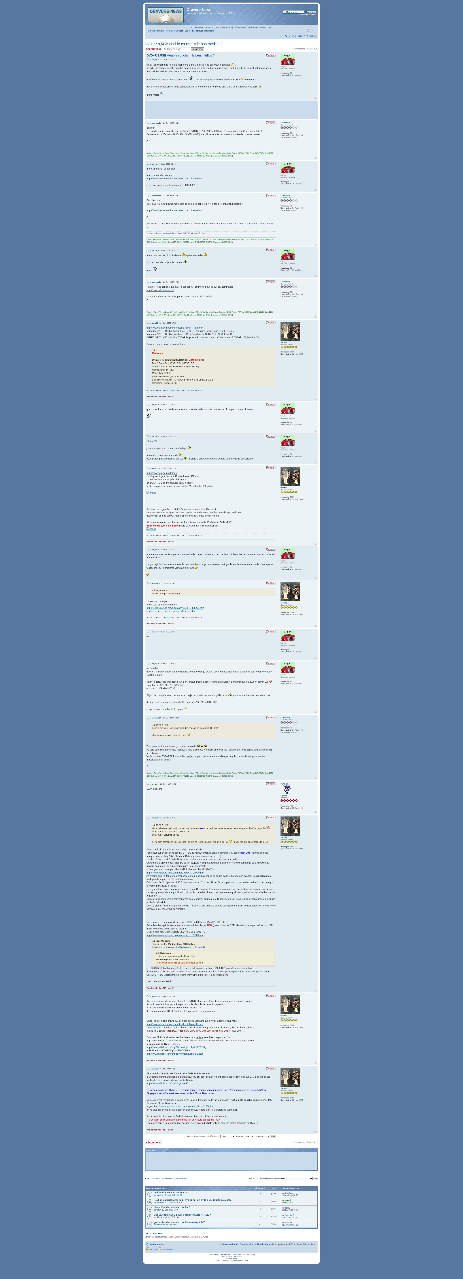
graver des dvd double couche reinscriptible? (179, 1222)
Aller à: (251, 1178)
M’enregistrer (297, 36)
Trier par (240, 1136)
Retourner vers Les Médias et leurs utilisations (167, 1178)
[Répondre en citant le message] (271, 55)
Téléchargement (240, 27)
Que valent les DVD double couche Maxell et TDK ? (182, 1214)
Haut (316, 98)
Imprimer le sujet (308, 30)
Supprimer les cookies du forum (255, 1244)
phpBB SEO (231, 1258)
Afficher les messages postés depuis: (203, 1136)
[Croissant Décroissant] (265, 1136)
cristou (160, 1195)
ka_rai (154, 59)
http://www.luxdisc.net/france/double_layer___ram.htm (174, 327)
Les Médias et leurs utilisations (199, 31)
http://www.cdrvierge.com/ (160, 290)
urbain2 (160, 1225)
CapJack (289, 1193)
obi (158, 1210)
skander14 (156, 123)
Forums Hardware (174, 31)
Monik (159, 1217)
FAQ (286, 36)
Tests (270, 27)
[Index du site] (166, 14)
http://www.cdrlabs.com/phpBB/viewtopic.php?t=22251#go (176, 1047)
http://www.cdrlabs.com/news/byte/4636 (167, 1083)
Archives (216, 27)
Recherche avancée (308, 15)
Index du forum (157, 31)
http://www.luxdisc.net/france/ (161, 473)
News (207, 27)
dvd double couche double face (171, 1192)
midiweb (160, 1202)
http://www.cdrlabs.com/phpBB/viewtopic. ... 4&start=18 (178, 947)
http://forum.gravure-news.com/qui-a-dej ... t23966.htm (174, 935)
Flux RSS (153, 1249)
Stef (287, 1200)
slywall (155, 784)
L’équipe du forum (229, 1244)
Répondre (149, 48)
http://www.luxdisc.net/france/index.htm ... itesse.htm (174, 178)
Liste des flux (167, 1249)
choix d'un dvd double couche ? (172, 1207)
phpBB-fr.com (236, 1256)
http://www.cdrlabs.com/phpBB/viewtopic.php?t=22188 (174, 1053)
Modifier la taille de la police (314, 30)
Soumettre (225, 27)
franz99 (155, 323)
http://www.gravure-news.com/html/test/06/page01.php (174, 1024)
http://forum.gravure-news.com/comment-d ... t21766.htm (184, 1106)
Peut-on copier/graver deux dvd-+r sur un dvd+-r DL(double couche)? (192, 1200)
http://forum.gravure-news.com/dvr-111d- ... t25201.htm (175, 608)
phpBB (223, 1254)
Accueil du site (197, 27)
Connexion (312, 36)
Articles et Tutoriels (257, 27)
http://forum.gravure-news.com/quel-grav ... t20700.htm (175, 872)
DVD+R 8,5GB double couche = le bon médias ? (183, 44)
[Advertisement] (231, 109)
